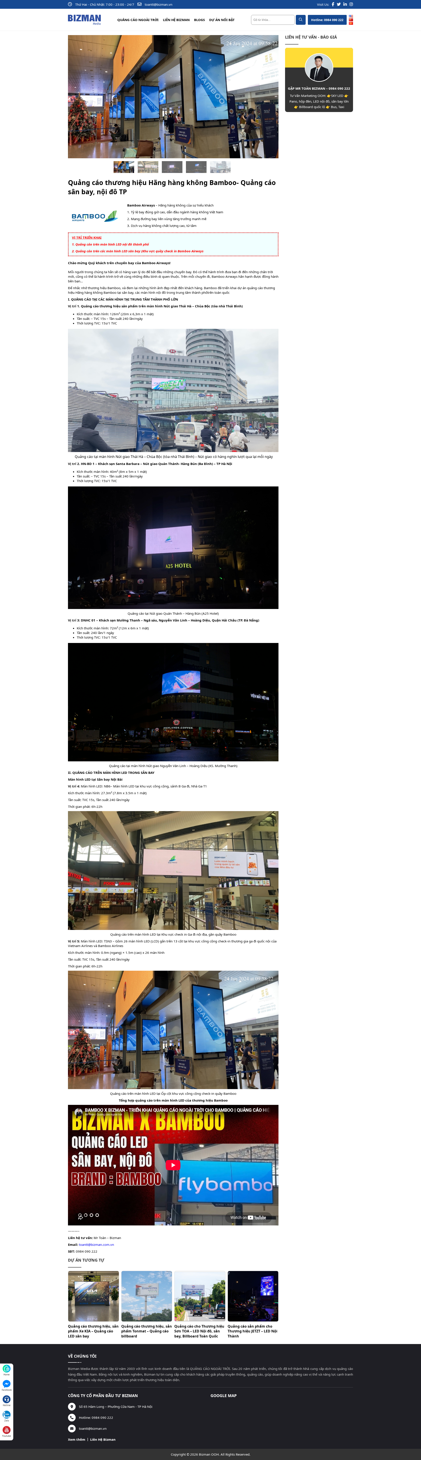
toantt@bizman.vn (158, 4)
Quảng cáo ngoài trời (138, 20)
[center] (301, 20)
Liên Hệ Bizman (176, 20)
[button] (124, 167)
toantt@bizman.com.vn (96, 1244)
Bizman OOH (209, 1454)
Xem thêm (76, 1439)
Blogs (199, 20)
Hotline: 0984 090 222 (327, 20)
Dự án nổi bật (222, 20)
